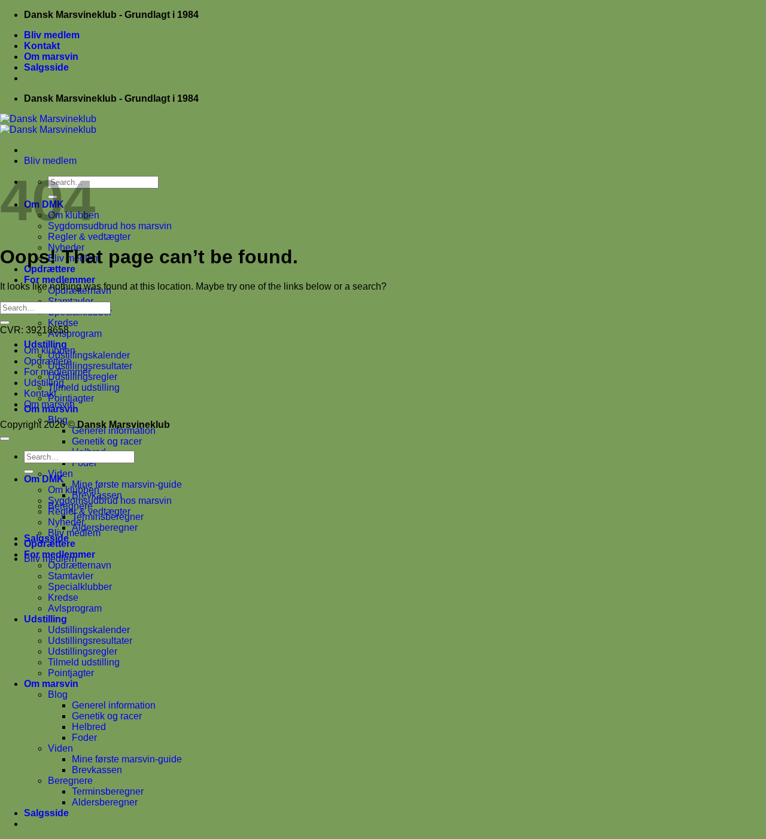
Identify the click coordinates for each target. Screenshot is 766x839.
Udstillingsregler (82, 651)
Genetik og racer (107, 441)
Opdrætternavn (79, 565)
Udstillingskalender (89, 355)
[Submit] (5, 322)
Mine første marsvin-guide (127, 484)
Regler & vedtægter (89, 237)
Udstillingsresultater (90, 366)
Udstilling (45, 344)
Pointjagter (71, 398)
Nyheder (66, 522)
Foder (84, 737)
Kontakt (42, 46)
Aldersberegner (105, 527)
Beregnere (70, 781)
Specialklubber (80, 587)
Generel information (114, 430)
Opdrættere (49, 269)
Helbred (89, 727)
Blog (58, 694)
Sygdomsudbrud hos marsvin (110, 226)
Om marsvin (51, 56)
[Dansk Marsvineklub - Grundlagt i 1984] (48, 124)
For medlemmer (59, 280)
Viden (60, 748)
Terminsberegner (108, 791)
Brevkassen (97, 770)
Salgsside (46, 67)
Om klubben (49, 350)
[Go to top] (5, 438)
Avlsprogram (75, 334)
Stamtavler (70, 576)
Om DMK (44, 479)
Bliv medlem (52, 35)
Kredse (63, 323)
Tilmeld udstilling (84, 387)
